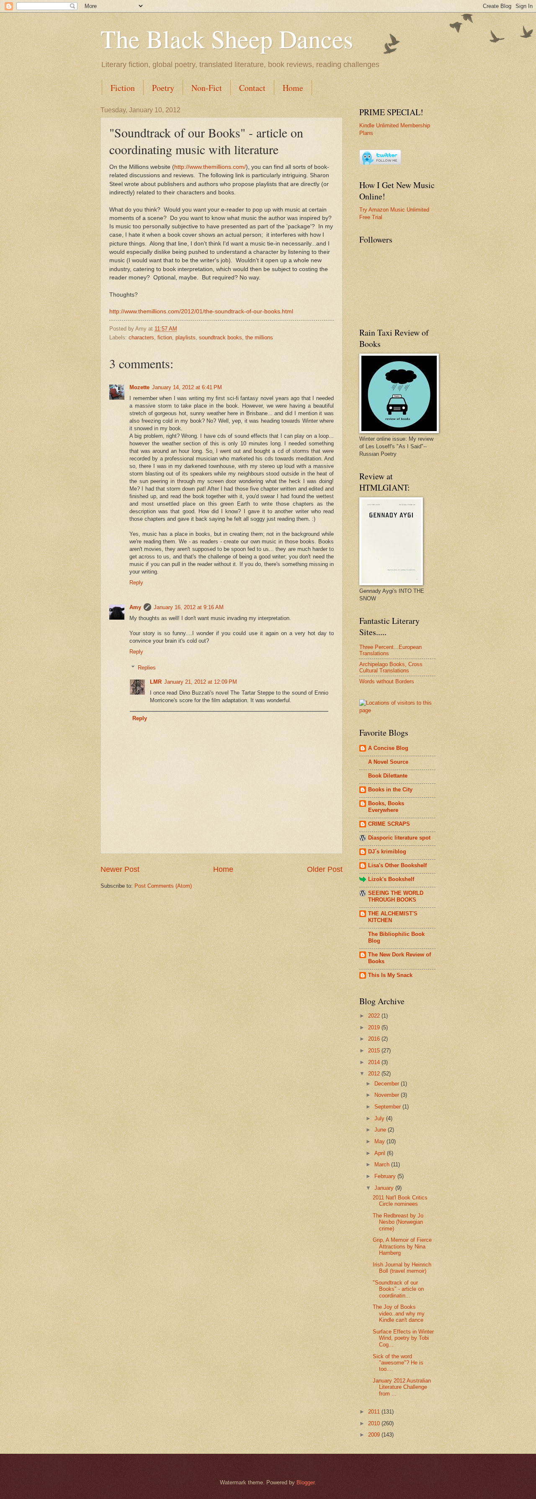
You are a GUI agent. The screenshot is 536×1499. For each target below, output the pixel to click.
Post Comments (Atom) (163, 886)
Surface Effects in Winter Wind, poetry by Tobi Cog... (403, 1338)
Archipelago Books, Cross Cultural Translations (391, 667)
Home (293, 87)
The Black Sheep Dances (226, 38)
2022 (374, 1016)
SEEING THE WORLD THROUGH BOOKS (395, 896)
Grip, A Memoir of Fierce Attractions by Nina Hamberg (402, 1246)
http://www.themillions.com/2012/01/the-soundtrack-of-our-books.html (201, 311)
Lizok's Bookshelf (391, 879)
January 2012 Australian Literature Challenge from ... (402, 1387)
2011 (374, 1412)
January (384, 1188)
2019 (374, 1027)
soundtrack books (220, 337)
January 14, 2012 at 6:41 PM (187, 387)
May (380, 1141)
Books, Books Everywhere (386, 806)
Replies (147, 667)
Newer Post (119, 869)
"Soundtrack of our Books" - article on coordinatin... (398, 1289)
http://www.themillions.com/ (210, 167)
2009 (374, 1435)
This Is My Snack (390, 975)
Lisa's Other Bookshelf (397, 865)
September (388, 1107)
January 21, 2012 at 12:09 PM (200, 682)
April (380, 1153)
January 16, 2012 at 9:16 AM (189, 607)
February (385, 1176)
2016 (374, 1039)
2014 (374, 1062)
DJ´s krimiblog (387, 851)
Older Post (325, 869)
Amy (135, 607)
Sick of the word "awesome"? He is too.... (398, 1362)
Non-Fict (206, 87)
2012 (374, 1073)
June (381, 1130)
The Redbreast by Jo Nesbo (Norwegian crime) (398, 1222)
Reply (136, 582)
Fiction (123, 87)
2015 (374, 1050)
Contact (252, 87)
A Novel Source (388, 762)
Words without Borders (386, 681)
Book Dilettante (387, 776)
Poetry (163, 87)
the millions (259, 337)
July (380, 1118)
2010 (374, 1423)
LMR (156, 682)
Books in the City (390, 789)
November (387, 1095)
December (387, 1083)
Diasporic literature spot (399, 838)
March (382, 1164)
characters (141, 337)
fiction (164, 337)
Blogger (305, 1482)
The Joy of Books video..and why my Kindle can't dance (399, 1313)
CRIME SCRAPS (389, 824)
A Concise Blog (388, 748)
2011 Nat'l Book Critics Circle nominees (400, 1200)
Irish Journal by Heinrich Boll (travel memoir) (402, 1267)
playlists (185, 337)
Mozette (139, 387)
